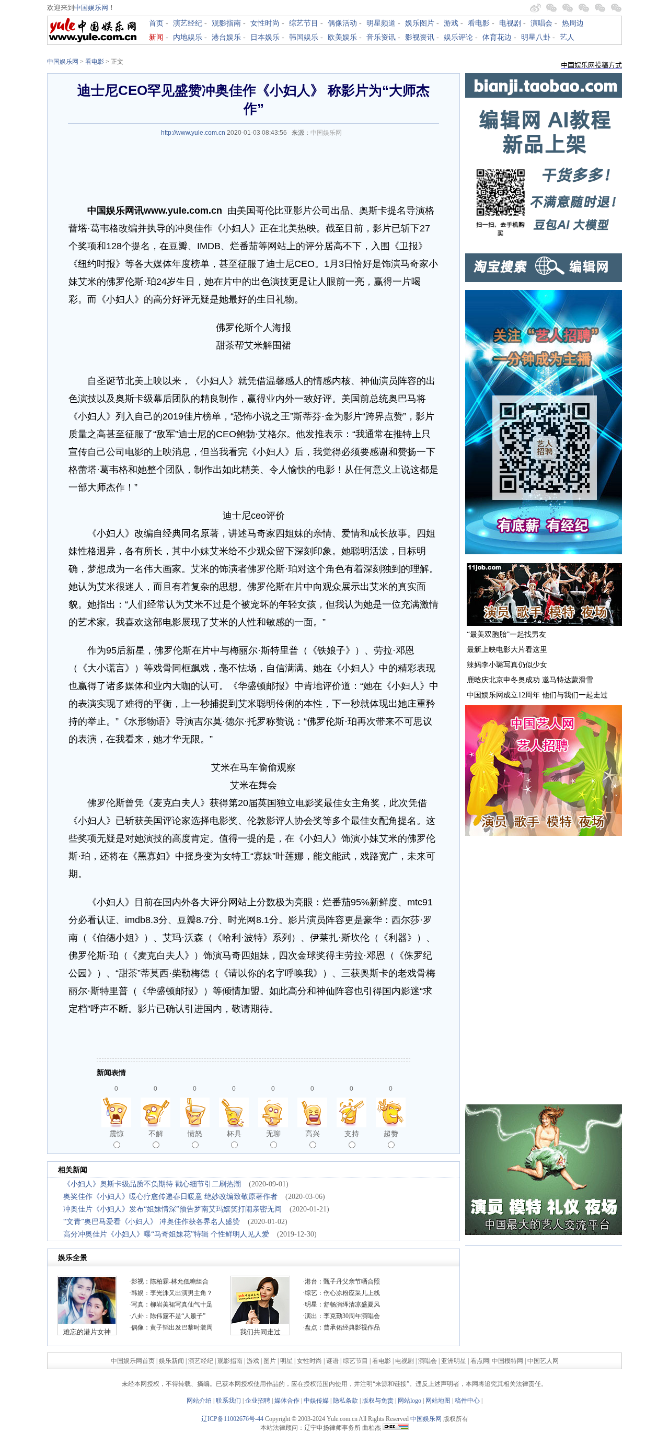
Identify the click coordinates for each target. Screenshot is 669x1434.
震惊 (116, 1133)
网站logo (409, 1400)
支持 (351, 1133)
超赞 (391, 1133)
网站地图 (438, 1400)
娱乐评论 (458, 37)
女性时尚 (265, 23)
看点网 (479, 1361)
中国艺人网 (543, 1361)
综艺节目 (303, 23)
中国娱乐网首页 (133, 1361)
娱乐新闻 (171, 1361)
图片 (269, 1361)
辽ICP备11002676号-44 (232, 1419)
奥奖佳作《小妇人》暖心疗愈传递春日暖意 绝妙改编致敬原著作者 (170, 1196)
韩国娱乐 (303, 37)
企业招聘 (257, 1400)
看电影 (479, 23)
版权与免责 (378, 1400)
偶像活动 (342, 23)
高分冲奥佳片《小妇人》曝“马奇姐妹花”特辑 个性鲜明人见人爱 (166, 1234)
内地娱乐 (187, 37)
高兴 (312, 1133)
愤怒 (195, 1133)
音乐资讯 (381, 37)
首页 (156, 23)
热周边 (573, 23)
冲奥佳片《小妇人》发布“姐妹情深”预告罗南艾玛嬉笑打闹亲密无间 (172, 1209)
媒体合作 (286, 1400)
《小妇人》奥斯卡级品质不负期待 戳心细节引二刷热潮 (152, 1184)
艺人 (567, 37)
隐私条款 (345, 1400)
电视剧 (510, 23)
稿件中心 (467, 1400)
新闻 (156, 37)
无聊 (273, 1133)
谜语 (332, 1361)
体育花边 (497, 37)
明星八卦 (535, 37)
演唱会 (541, 23)
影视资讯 (419, 37)
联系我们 (228, 1400)
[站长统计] (396, 1427)
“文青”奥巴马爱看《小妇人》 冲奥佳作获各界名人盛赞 (151, 1222)
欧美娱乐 (342, 37)
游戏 (451, 23)
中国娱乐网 (91, 7)
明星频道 (381, 23)
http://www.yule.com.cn (193, 132)
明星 (287, 1361)
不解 (155, 1133)
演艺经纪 (187, 23)
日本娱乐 (265, 37)
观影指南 (226, 23)
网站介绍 (199, 1400)
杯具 (234, 1133)
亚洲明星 (453, 1361)
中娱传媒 (316, 1400)
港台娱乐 (226, 37)
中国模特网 (507, 1361)
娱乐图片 (419, 23)
